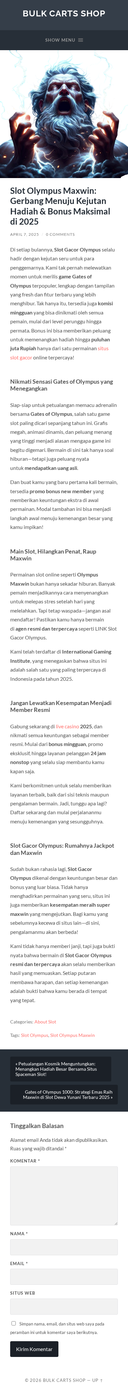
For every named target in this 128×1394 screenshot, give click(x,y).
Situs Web (22, 1293)
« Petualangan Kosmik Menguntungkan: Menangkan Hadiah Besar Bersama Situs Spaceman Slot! (56, 1069)
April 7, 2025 (24, 234)
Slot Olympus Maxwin (72, 1035)
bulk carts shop (64, 13)
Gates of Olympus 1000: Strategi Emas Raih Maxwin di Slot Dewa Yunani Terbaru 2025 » (68, 1094)
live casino (67, 726)
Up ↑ (97, 1380)
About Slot (45, 1021)
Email (19, 1263)
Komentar (25, 1160)
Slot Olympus (34, 1035)
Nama (19, 1233)
